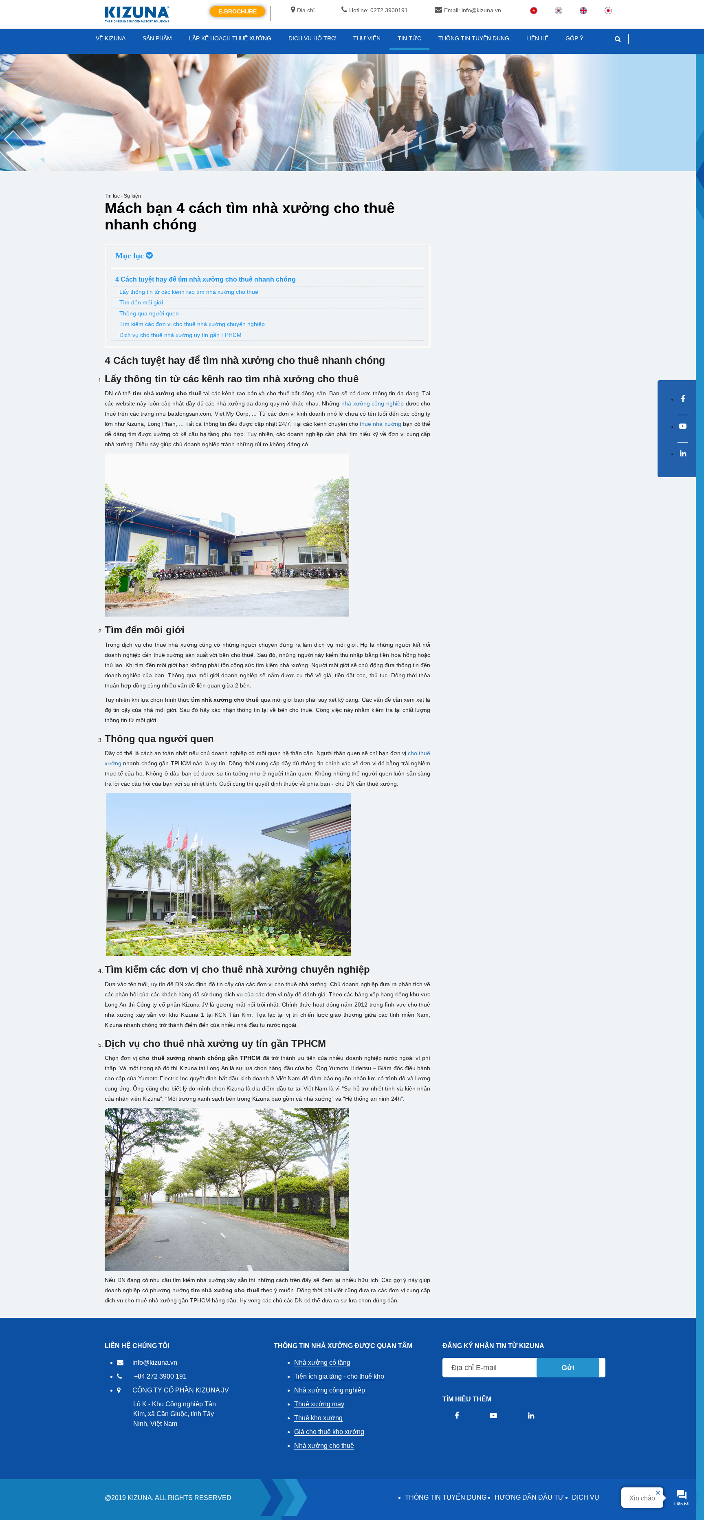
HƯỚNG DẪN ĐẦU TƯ (529, 1497)
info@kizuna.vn (154, 1362)
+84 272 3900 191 (160, 1376)
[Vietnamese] (533, 10)
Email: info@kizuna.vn (472, 10)
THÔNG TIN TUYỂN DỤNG (445, 1497)
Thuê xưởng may (319, 1404)
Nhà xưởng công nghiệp (329, 1390)
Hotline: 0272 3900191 (378, 10)
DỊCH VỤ (585, 1497)
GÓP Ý (574, 38)
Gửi (567, 1368)
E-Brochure (237, 11)
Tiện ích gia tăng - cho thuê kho (339, 1376)
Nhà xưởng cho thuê (324, 1445)
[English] (583, 10)
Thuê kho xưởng (318, 1417)
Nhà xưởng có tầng (322, 1362)
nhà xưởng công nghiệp (372, 403)
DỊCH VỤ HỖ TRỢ (312, 38)
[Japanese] (608, 10)
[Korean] (558, 10)
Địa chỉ (306, 10)
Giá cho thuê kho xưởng (329, 1431)
